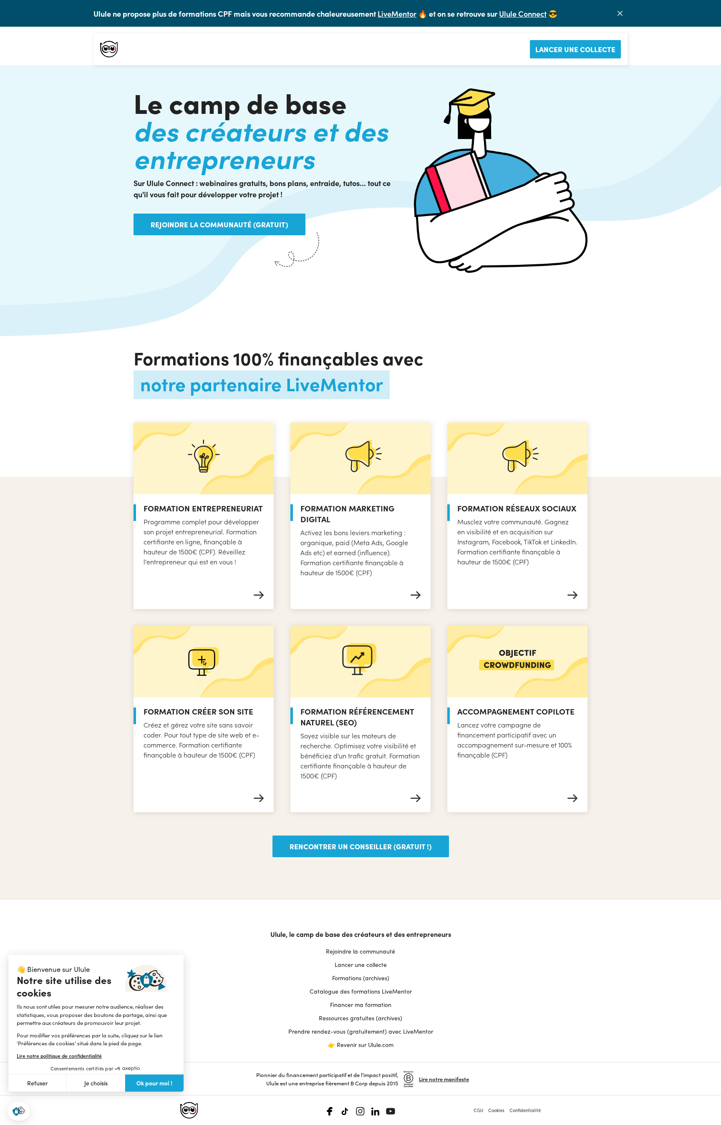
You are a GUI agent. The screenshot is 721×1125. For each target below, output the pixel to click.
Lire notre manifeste (444, 1078)
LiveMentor (397, 13)
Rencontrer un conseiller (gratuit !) (361, 846)
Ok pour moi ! (154, 1083)
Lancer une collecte (575, 49)
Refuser (37, 1083)
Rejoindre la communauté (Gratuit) (219, 224)
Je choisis (96, 1083)
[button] (19, 1111)
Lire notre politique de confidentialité (59, 1055)
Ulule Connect (523, 13)
